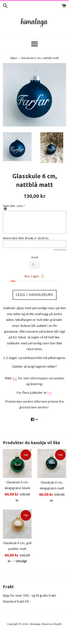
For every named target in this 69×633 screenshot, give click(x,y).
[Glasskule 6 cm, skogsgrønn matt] (51, 463)
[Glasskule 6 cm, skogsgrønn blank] (17, 463)
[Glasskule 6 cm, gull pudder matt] (17, 524)
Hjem (13, 58)
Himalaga (35, 624)
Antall (34, 257)
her (14, 378)
